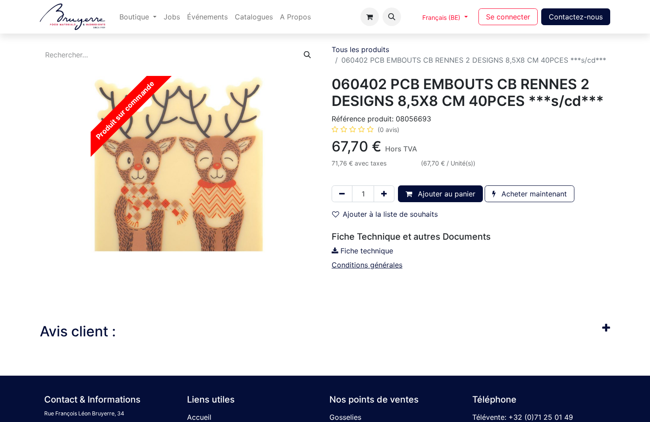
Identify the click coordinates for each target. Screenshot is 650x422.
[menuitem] (138, 17)
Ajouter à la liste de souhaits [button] (390, 214)
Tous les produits (360, 49)
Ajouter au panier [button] (445, 193)
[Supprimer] (342, 193)
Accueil (199, 417)
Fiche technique (365, 250)
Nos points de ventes (374, 399)
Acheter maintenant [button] (533, 193)
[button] (391, 17)
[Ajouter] (384, 193)
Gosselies (345, 417)
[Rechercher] (307, 54)
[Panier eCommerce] (369, 17)
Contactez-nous (576, 16)
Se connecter (508, 16)
